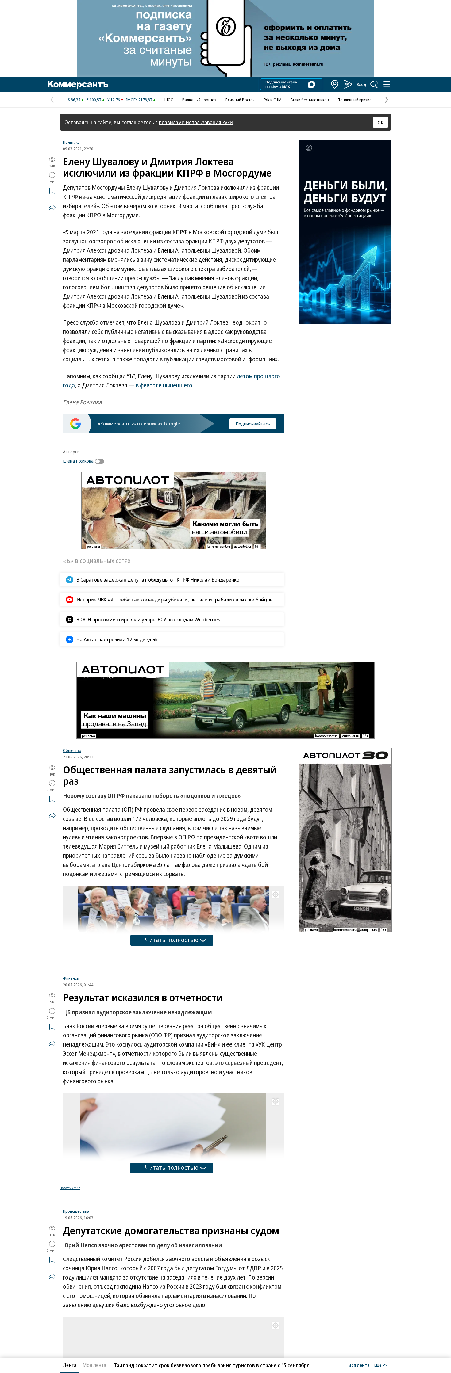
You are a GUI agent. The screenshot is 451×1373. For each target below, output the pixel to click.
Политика (71, 142)
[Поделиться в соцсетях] (52, 207)
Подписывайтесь (253, 424)
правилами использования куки (196, 122)
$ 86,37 (74, 99)
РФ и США (272, 99)
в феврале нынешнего (164, 385)
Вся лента (359, 1365)
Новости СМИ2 (70, 1192)
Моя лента (94, 1365)
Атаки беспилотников (310, 99)
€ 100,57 (94, 99)
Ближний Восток (240, 99)
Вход (361, 84)
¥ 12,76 (113, 99)
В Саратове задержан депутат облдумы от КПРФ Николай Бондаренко (157, 579)
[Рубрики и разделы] (386, 84)
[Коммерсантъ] (78, 84)
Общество (72, 750)
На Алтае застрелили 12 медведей (116, 639)
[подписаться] (101, 461)
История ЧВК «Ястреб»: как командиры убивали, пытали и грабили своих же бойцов (174, 599)
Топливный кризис (354, 99)
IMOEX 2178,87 (139, 99)
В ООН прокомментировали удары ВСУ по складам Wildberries (148, 619)
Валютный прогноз (199, 99)
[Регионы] (335, 84)
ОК (381, 122)
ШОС (168, 99)
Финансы (71, 983)
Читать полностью (172, 940)
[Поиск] (374, 84)
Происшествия (76, 1216)
